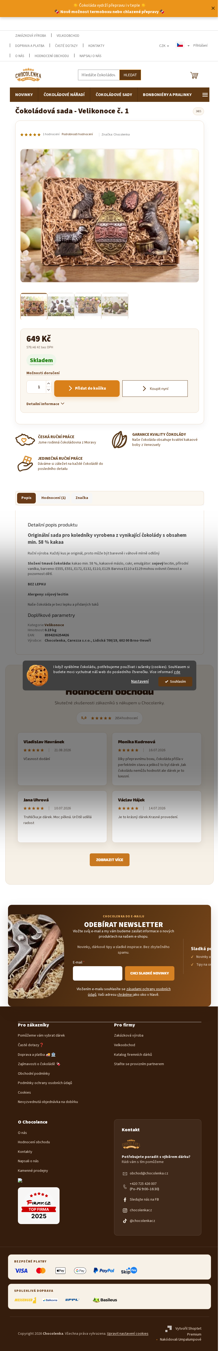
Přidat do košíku (90, 388)
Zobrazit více (109, 859)
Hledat (130, 75)
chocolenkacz (141, 1210)
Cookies (24, 1092)
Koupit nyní (158, 388)
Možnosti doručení (43, 373)
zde (177, 671)
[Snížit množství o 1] (48, 390)
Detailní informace (42, 404)
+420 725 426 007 (143, 1183)
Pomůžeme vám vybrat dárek (41, 1035)
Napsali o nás (90, 56)
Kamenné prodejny (33, 1170)
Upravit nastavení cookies (127, 1333)
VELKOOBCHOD (68, 35)
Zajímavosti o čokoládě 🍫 (39, 1064)
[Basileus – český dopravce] (105, 1300)
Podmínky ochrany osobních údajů (45, 1083)
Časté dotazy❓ (31, 1045)
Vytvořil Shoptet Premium (188, 1331)
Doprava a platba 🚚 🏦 (37, 1054)
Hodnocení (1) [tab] (53, 498)
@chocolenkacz (142, 1221)
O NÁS (19, 56)
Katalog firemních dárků (133, 1054)
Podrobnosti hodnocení (77, 134)
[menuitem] (24, 94)
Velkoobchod (124, 1045)
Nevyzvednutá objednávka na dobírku (48, 1102)
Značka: (115, 134)
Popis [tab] (26, 498)
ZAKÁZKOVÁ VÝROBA (30, 35)
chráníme (124, 994)
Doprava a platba (29, 45)
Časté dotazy (66, 45)
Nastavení (140, 681)
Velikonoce (54, 625)
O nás (22, 1133)
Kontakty (25, 1151)
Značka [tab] (82, 498)
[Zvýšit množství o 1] (48, 384)
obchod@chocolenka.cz (149, 1173)
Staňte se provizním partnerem (139, 1064)
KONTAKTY (96, 45)
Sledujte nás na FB (144, 1199)
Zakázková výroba (128, 1035)
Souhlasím (178, 681)
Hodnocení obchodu (52, 56)
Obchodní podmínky (34, 1073)
